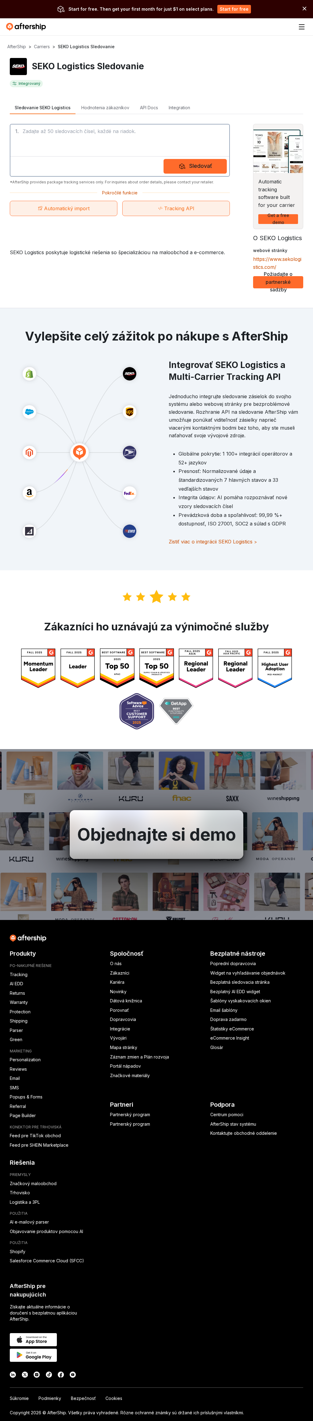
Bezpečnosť (83, 1398)
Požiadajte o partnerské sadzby (278, 282)
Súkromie (19, 1398)
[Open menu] (301, 27)
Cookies (113, 1398)
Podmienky (50, 1398)
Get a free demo (278, 219)
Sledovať (200, 166)
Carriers (42, 46)
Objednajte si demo (156, 834)
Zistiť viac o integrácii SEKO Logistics (213, 542)
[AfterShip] (27, 27)
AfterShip (16, 46)
